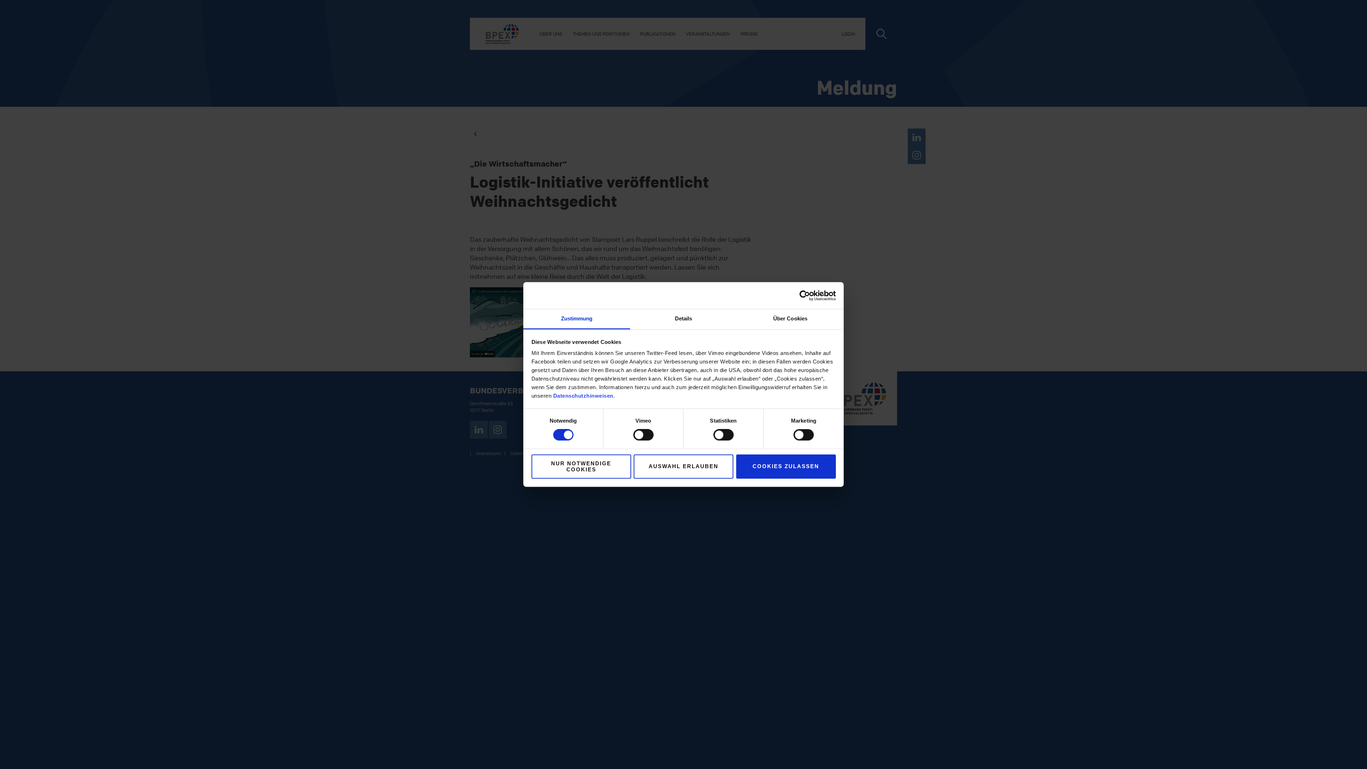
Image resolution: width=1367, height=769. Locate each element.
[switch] (643, 435)
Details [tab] (683, 318)
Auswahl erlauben (683, 467)
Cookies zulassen (786, 467)
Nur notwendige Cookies (581, 466)
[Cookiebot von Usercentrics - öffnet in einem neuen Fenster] (805, 295)
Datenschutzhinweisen (583, 396)
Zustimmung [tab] (577, 318)
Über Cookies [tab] (790, 318)
